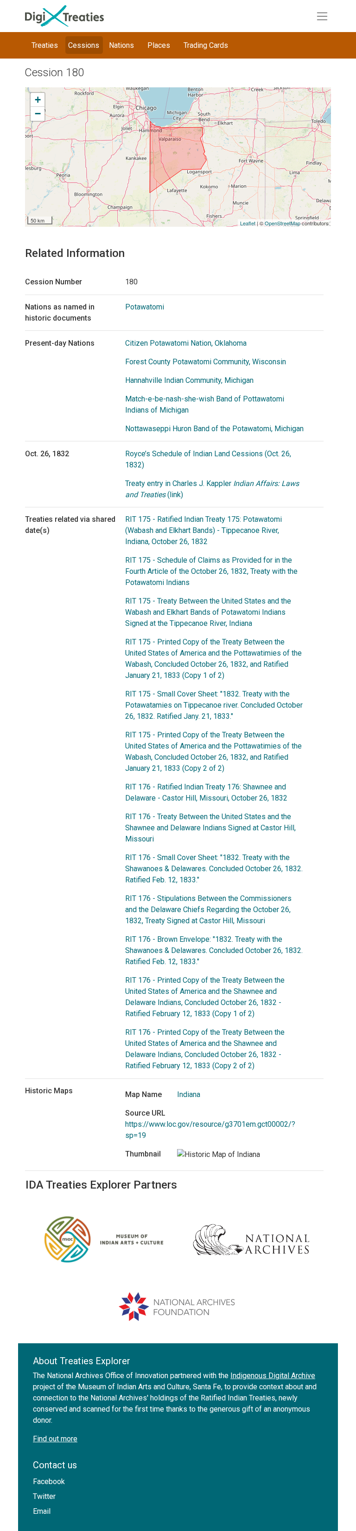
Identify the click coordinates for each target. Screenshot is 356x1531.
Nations (121, 45)
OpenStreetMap (282, 223)
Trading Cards (206, 45)
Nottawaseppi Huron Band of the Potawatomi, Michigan (214, 428)
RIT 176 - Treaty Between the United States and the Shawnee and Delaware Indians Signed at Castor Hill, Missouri (210, 827)
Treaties (45, 45)
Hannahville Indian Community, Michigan (189, 380)
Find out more (55, 1438)
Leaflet (247, 223)
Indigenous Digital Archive (272, 1375)
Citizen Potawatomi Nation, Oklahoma (186, 343)
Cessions (83, 45)
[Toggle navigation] (322, 16)
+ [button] (38, 99)
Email (42, 1511)
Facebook (49, 1481)
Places (158, 45)
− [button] (38, 113)
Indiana (188, 1094)
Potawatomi (144, 306)
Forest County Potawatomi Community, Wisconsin (205, 361)
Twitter (44, 1496)
